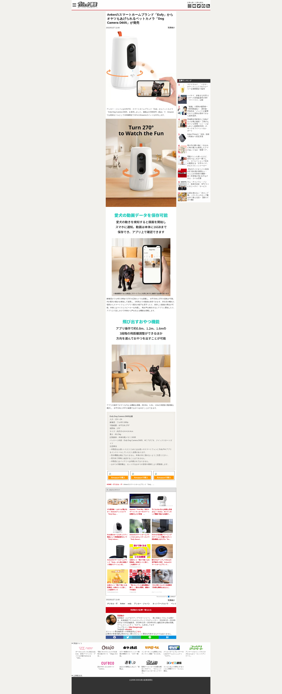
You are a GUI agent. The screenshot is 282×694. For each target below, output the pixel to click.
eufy (129, 604)
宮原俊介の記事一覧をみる (141, 610)
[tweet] (127, 637)
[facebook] (114, 637)
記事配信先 (77, 676)
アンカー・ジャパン (142, 604)
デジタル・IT (112, 604)
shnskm (128, 629)
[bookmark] (167, 637)
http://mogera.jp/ (135, 627)
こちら (138, 631)
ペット (173, 604)
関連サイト (77, 643)
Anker (122, 604)
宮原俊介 (171, 28)
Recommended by (162, 596)
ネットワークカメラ (160, 604)
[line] (150, 637)
